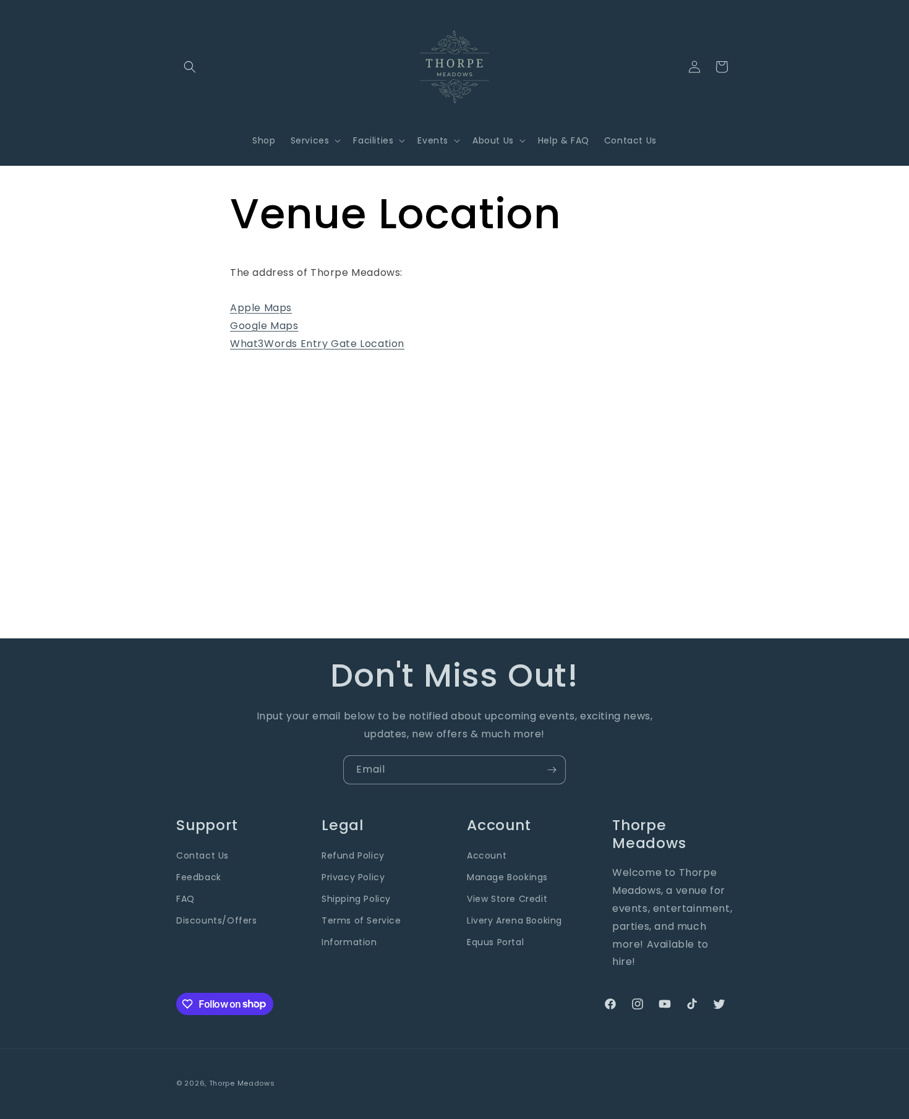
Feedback (198, 877)
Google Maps (264, 326)
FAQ (185, 899)
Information (349, 943)
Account (486, 855)
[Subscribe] (551, 769)
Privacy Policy (353, 877)
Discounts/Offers (216, 921)
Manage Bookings (507, 877)
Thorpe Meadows (242, 1083)
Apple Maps (261, 308)
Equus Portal (495, 943)
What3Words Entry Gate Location (317, 344)
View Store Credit (507, 899)
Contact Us (202, 855)
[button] (189, 66)
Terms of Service (361, 921)
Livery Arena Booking (514, 921)
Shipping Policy (356, 899)
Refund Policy (353, 855)
